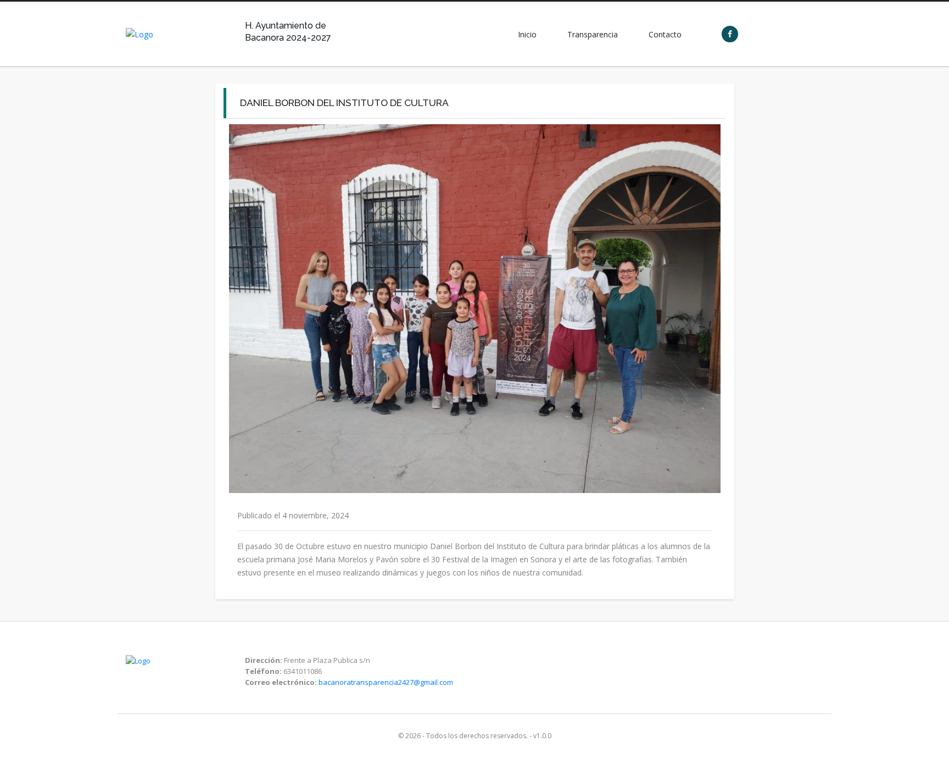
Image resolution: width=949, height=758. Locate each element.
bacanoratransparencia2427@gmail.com (386, 682)
